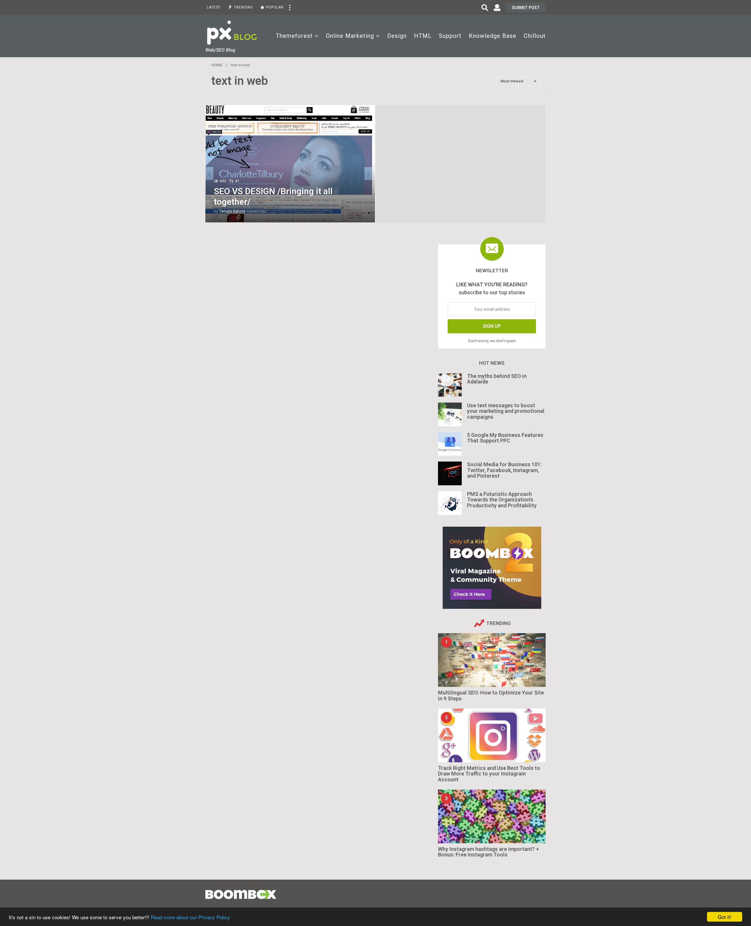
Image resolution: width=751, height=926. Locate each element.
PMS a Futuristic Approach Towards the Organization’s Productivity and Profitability (502, 499)
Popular (275, 7)
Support (450, 35)
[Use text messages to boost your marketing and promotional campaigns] (450, 414)
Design (397, 35)
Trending (243, 7)
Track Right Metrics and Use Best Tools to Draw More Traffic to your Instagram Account (489, 774)
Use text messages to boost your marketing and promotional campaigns (505, 411)
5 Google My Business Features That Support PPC (505, 438)
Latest (214, 7)
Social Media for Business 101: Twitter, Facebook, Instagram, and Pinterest (504, 470)
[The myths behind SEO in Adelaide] (450, 385)
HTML (423, 35)
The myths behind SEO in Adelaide (497, 379)
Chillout (535, 35)
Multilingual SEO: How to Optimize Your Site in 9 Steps (491, 695)
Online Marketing (350, 35)
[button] (289, 7)
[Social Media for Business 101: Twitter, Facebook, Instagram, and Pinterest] (450, 473)
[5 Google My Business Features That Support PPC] (450, 444)
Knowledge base (492, 35)
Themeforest (294, 35)
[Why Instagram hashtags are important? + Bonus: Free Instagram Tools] (492, 816)
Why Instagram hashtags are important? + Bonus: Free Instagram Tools (488, 852)
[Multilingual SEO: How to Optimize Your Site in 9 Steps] (492, 660)
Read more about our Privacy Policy (190, 917)
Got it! (724, 916)
